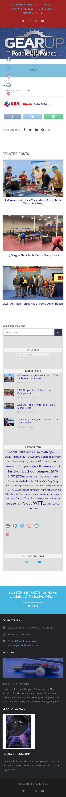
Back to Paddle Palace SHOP (24, 4)
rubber (28, 485)
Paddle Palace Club (36, 481)
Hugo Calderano (32, 461)
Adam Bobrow (18, 452)
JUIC (54, 466)
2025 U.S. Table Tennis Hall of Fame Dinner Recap (33, 303)
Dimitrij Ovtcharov (29, 456)
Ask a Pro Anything (40, 452)
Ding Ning (45, 456)
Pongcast (20, 485)
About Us (48, 4)
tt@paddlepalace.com (25, 641)
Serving (48, 485)
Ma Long (44, 476)
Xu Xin (47, 504)
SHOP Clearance (47, 8)
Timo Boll (29, 498)
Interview (10, 466)
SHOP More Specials (33, 13)
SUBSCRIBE (33, 605)
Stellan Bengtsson (28, 490)
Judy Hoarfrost (42, 466)
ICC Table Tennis (49, 461)
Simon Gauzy (11, 490)
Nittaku (22, 481)
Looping (36, 477)
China (54, 452)
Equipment (55, 456)
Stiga (43, 490)
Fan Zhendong (15, 461)
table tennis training (39, 494)
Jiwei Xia (28, 466)
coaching (11, 456)
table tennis (54, 490)
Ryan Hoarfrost (37, 485)
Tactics (20, 498)
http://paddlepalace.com (25, 645)
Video (28, 503)
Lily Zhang (27, 476)
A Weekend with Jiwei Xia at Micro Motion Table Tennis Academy (33, 202)
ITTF (19, 465)
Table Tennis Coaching (16, 494)
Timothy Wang (42, 499)
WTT (38, 503)
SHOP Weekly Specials (22, 8)
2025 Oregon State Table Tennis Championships (33, 255)
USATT (20, 504)
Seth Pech (57, 485)
